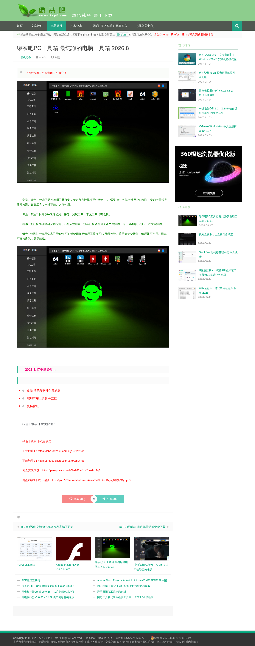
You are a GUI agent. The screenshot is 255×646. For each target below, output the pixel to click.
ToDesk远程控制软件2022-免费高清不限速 (47, 527)
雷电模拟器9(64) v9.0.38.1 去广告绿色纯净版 (48, 591)
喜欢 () (79, 499)
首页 (20, 26)
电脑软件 (57, 26)
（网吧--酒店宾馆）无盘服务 (109, 26)
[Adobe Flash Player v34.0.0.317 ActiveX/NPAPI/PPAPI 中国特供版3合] (73, 548)
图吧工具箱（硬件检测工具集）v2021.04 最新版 (125, 597)
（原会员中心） (145, 26)
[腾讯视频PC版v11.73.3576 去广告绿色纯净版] (151, 548)
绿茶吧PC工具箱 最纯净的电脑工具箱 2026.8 (73, 48)
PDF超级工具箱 (31, 580)
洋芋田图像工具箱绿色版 (111, 591)
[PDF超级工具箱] (34, 548)
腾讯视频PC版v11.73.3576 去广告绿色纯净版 (123, 586)
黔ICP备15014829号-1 (98, 638)
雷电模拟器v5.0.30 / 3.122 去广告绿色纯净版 (48, 597)
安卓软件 (37, 26)
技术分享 (76, 26)
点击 (124, 34)
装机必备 (26, 57)
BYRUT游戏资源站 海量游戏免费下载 (142, 527)
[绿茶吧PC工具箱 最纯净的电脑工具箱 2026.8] (112, 547)
